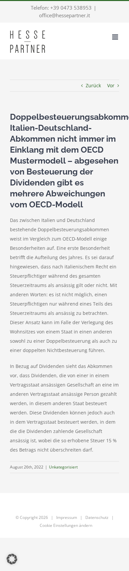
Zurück (93, 85)
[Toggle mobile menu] (115, 37)
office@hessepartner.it (64, 15)
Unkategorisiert (63, 467)
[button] (12, 559)
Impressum (66, 517)
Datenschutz (96, 517)
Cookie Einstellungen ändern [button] (66, 525)
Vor (110, 85)
